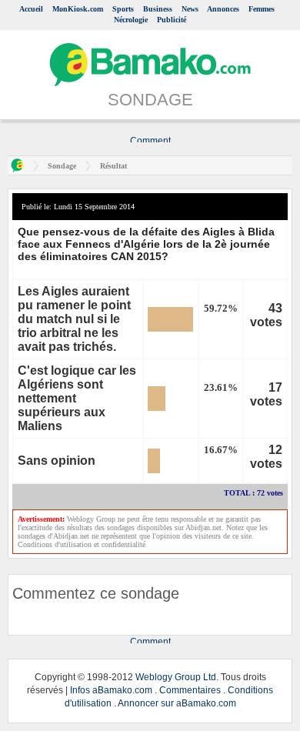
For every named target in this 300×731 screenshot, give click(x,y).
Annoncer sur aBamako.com (177, 703)
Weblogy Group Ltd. (176, 677)
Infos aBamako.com (111, 690)
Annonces (223, 9)
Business (157, 9)
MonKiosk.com (77, 9)
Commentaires (190, 690)
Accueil (31, 9)
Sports (123, 9)
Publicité (171, 19)
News (190, 9)
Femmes (261, 9)
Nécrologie (131, 19)
